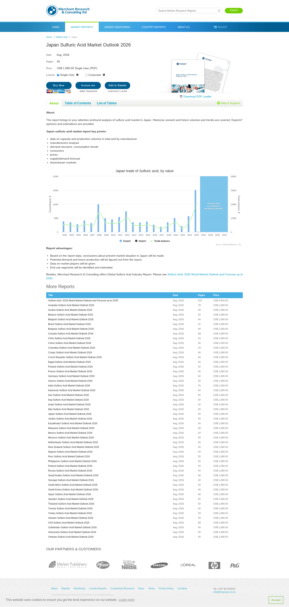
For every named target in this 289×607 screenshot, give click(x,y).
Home (55, 27)
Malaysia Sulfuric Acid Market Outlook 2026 (71, 428)
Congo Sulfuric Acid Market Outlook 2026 (70, 352)
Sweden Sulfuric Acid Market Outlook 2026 (71, 499)
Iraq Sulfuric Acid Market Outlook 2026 (68, 399)
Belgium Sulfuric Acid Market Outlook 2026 (71, 319)
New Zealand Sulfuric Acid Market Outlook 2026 (73, 447)
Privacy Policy (166, 588)
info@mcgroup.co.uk (224, 592)
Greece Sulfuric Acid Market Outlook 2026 (70, 381)
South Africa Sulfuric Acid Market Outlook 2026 (73, 485)
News (141, 588)
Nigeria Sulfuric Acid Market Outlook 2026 (70, 451)
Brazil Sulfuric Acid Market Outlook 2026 (69, 324)
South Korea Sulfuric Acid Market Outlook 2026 (73, 489)
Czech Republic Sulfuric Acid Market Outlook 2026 (75, 357)
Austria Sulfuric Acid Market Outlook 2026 (70, 310)
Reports (65, 588)
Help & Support (230, 103)
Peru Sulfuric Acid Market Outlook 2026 (69, 456)
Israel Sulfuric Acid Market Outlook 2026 (69, 404)
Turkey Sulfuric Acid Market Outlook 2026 (70, 513)
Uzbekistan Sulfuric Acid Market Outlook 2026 (72, 527)
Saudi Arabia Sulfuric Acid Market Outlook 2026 (73, 475)
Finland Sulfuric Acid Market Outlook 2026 (70, 366)
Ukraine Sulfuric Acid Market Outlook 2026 (70, 518)
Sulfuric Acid (61, 37)
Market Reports (82, 27)
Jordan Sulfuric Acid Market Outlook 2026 (70, 418)
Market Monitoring (117, 27)
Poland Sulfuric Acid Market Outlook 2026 (70, 466)
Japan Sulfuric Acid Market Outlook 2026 (69, 414)
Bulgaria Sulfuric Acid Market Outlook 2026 (71, 329)
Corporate (94, 74)
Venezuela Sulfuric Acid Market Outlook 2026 (72, 532)
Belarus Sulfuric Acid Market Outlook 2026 (70, 314)
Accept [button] (276, 599)
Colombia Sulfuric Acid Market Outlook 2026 (71, 347)
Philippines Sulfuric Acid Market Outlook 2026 (72, 461)
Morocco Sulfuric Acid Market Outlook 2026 (71, 437)
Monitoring (79, 588)
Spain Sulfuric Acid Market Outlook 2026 (69, 494)
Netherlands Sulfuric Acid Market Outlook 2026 (73, 442)
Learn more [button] (127, 599)
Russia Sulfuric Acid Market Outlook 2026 (70, 470)
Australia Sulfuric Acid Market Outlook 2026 (71, 305)
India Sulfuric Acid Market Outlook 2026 (69, 385)
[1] (59, 87)
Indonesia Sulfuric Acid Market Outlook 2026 (71, 390)
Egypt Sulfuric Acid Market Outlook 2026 (69, 362)
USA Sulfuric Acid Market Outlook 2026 (68, 522)
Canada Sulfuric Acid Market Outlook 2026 (70, 333)
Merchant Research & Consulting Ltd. (67, 10)
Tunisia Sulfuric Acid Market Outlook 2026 (70, 508)
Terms (151, 588)
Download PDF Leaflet (197, 96)
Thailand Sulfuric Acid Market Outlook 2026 (71, 503)
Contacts (182, 588)
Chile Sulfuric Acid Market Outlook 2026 (69, 338)
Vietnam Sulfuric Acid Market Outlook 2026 (71, 537)
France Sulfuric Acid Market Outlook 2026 (70, 371)
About (54, 588)
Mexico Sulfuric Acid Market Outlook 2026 (70, 433)
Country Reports (154, 27)
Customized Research (122, 588)
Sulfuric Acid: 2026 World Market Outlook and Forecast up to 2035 (83, 300)
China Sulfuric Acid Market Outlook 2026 (69, 343)
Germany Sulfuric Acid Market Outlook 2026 (71, 376)
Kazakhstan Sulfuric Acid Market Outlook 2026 (72, 423)
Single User (67, 74)
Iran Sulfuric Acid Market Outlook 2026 (68, 395)
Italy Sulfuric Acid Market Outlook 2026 (68, 409)
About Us (184, 27)
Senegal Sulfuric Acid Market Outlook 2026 (71, 480)
